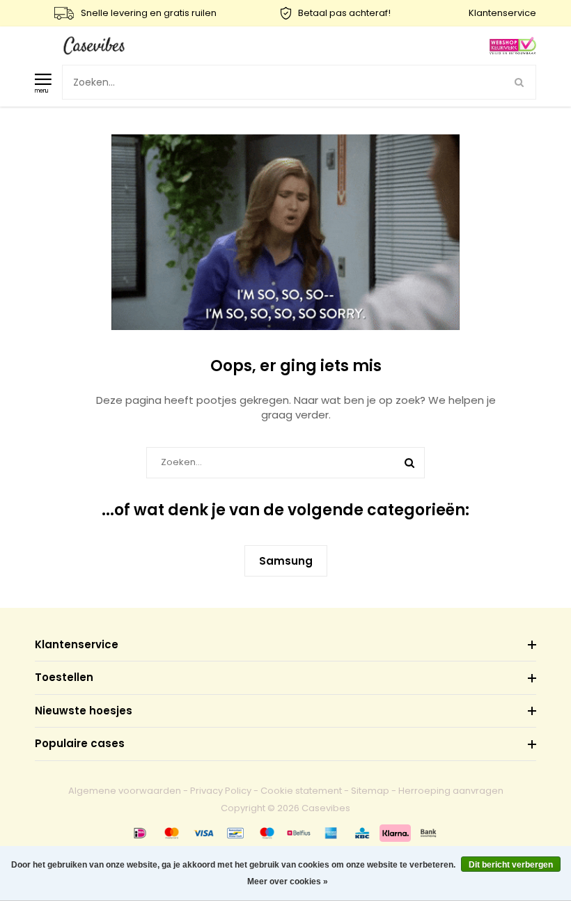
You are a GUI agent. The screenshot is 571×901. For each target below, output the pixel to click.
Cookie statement (301, 790)
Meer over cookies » (287, 881)
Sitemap (370, 790)
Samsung (286, 561)
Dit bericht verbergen (511, 865)
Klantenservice (502, 12)
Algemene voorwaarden (124, 790)
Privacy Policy (220, 790)
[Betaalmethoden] (140, 833)
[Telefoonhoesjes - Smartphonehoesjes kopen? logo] (94, 45)
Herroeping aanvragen (450, 790)
